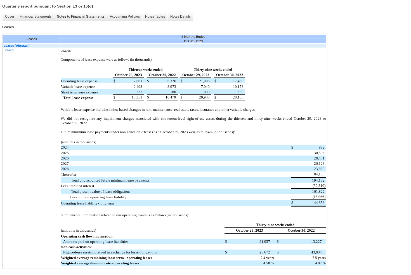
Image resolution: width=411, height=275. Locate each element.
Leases (9, 50)
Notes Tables (155, 16)
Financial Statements (35, 16)
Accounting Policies (125, 16)
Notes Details (180, 16)
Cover (9, 16)
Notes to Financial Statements (81, 16)
